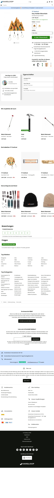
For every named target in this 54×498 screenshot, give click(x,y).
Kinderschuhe (17, 291)
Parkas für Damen (5, 278)
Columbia (30, 259)
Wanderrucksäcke (18, 279)
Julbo (42, 257)
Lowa (2, 265)
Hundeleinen (44, 283)
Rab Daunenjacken (45, 279)
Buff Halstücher (45, 289)
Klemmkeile (18, 302)
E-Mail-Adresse (27, 336)
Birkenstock (44, 263)
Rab (2, 261)
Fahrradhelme (17, 293)
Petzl (42, 265)
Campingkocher (18, 277)
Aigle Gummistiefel (32, 279)
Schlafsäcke (17, 275)
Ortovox (3, 259)
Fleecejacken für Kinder (33, 277)
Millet (15, 259)
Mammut (30, 265)
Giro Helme (43, 277)
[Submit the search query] (52, 5)
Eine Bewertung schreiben (38, 15)
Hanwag (43, 261)
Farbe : (36, 21)
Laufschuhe (17, 287)
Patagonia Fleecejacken (33, 281)
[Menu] (1, 5)
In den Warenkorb (40, 37)
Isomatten (3, 293)
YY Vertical (35, 11)
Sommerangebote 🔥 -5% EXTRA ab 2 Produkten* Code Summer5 (27, 7)
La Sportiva (3, 263)
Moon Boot (17, 261)
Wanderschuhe (18, 283)
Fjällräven (30, 257)
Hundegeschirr (44, 281)
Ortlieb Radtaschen (45, 285)
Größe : (34, 30)
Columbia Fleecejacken (33, 287)
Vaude (29, 263)
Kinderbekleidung (32, 275)
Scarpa (29, 261)
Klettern (4, 302)
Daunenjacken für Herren (5, 285)
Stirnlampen (4, 295)
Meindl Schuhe (31, 292)
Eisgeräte (16, 281)
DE (29, 1)
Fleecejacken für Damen (5, 281)
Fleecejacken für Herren (7, 289)
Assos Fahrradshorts (46, 275)
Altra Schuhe (44, 287)
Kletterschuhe (17, 289)
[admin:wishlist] (51, 37)
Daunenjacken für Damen (5, 276)
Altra (15, 257)
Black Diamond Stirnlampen (31, 290)
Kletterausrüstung (11, 302)
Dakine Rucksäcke (32, 294)
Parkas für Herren (5, 287)
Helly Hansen (17, 263)
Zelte (2, 291)
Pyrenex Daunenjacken (33, 283)
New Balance (44, 259)
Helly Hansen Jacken (33, 285)
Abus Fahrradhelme (46, 291)
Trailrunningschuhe (19, 285)
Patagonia (3, 257)
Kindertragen (17, 295)
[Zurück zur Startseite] (2, 302)
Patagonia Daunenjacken (44, 294)
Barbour (16, 265)
